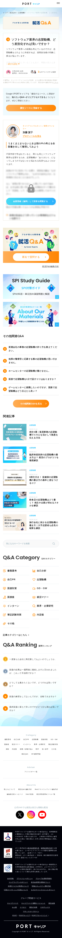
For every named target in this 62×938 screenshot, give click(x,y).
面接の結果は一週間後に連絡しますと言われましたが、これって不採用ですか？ (33, 671)
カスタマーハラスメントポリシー (43, 890)
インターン (13, 606)
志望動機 (41, 579)
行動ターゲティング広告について (16, 890)
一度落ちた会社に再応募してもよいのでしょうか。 (33, 659)
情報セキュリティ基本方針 (41, 886)
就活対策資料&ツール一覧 (45, 794)
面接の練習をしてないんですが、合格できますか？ (33, 696)
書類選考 (12, 570)
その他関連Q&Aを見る (31, 403)
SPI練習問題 (36, 754)
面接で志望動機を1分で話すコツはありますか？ (32, 379)
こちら (55, 82)
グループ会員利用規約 (44, 878)
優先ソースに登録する (31, 108)
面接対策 (12, 588)
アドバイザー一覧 (31, 772)
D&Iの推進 (29, 794)
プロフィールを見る (32, 136)
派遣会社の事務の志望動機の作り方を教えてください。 (33, 349)
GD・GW (42, 588)
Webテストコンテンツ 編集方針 (46, 789)
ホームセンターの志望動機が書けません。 (29, 371)
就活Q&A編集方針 (50, 266)
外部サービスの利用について (18, 886)
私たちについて (9, 789)
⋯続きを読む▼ (13, 64)
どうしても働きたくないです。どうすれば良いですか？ (33, 684)
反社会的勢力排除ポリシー (40, 882)
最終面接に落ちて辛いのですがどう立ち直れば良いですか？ (34, 708)
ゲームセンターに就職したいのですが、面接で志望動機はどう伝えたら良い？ (33, 389)
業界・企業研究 (45, 606)
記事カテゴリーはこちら (15, 635)
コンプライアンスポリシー (18, 882)
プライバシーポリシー (25, 878)
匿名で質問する (31, 257)
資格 (7, 749)
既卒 (37, 749)
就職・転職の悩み (26, 749)
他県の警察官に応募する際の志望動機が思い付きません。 (33, 361)
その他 (10, 623)
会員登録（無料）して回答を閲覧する (30, 201)
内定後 (40, 614)
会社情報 (10, 878)
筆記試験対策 (14, 614)
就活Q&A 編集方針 (25, 789)
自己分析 (41, 570)
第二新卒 (45, 749)
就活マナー (43, 597)
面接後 (10, 597)
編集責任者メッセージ (15, 794)
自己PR (11, 579)
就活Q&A (25, 754)
